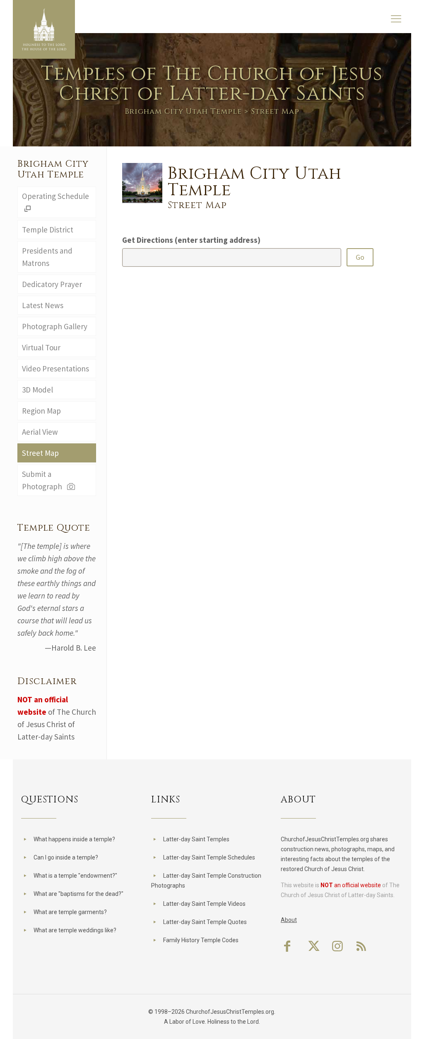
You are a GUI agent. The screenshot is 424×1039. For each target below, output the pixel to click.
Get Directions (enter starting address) (191, 240)
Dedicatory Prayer (52, 284)
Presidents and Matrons (47, 257)
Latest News (42, 305)
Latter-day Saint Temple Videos (204, 903)
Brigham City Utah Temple (183, 111)
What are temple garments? (70, 912)
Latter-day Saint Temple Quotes (205, 922)
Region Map (41, 411)
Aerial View (40, 432)
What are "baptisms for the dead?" (78, 894)
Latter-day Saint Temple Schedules (209, 857)
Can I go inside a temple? (66, 857)
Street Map (40, 453)
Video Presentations (55, 368)
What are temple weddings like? (75, 930)
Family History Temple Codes (200, 940)
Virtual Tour (41, 347)
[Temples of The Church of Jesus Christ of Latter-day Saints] (44, 29)
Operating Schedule (55, 196)
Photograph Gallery (54, 326)
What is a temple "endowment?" (75, 875)
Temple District (47, 230)
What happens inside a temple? (74, 839)
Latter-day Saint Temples (196, 839)
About (289, 920)
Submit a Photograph (43, 480)
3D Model (37, 390)
